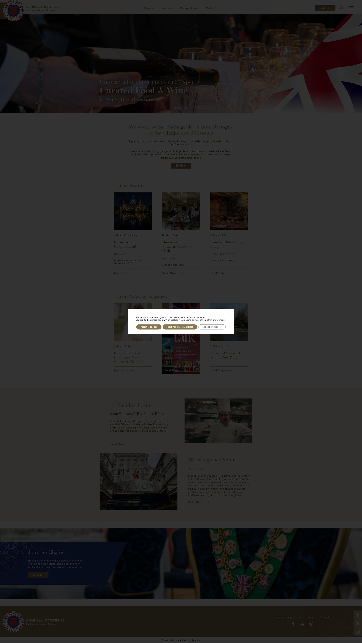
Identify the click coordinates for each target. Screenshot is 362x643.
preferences (218, 320)
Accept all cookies (149, 326)
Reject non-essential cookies (180, 326)
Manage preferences (211, 326)
